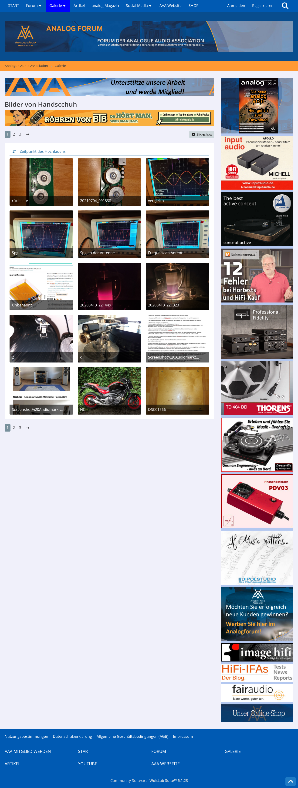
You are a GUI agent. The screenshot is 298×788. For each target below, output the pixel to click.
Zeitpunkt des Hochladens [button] (43, 151)
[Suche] (285, 6)
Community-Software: (149, 780)
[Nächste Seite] (28, 134)
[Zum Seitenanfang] (290, 781)
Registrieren (263, 5)
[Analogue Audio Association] (149, 36)
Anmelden (236, 5)
